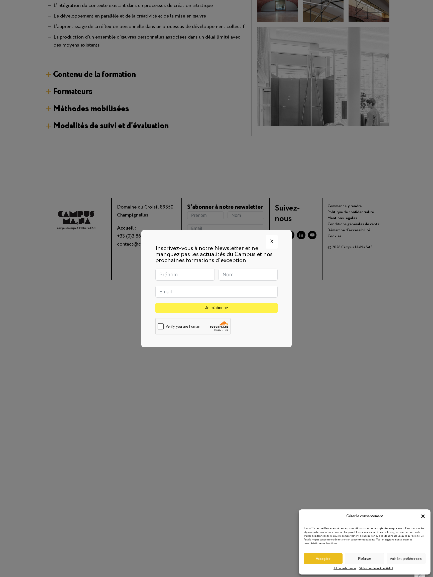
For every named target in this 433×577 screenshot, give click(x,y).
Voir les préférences (406, 558)
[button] (422, 516)
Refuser (364, 558)
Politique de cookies (345, 568)
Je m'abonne (216, 308)
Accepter (323, 558)
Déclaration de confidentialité (376, 568)
